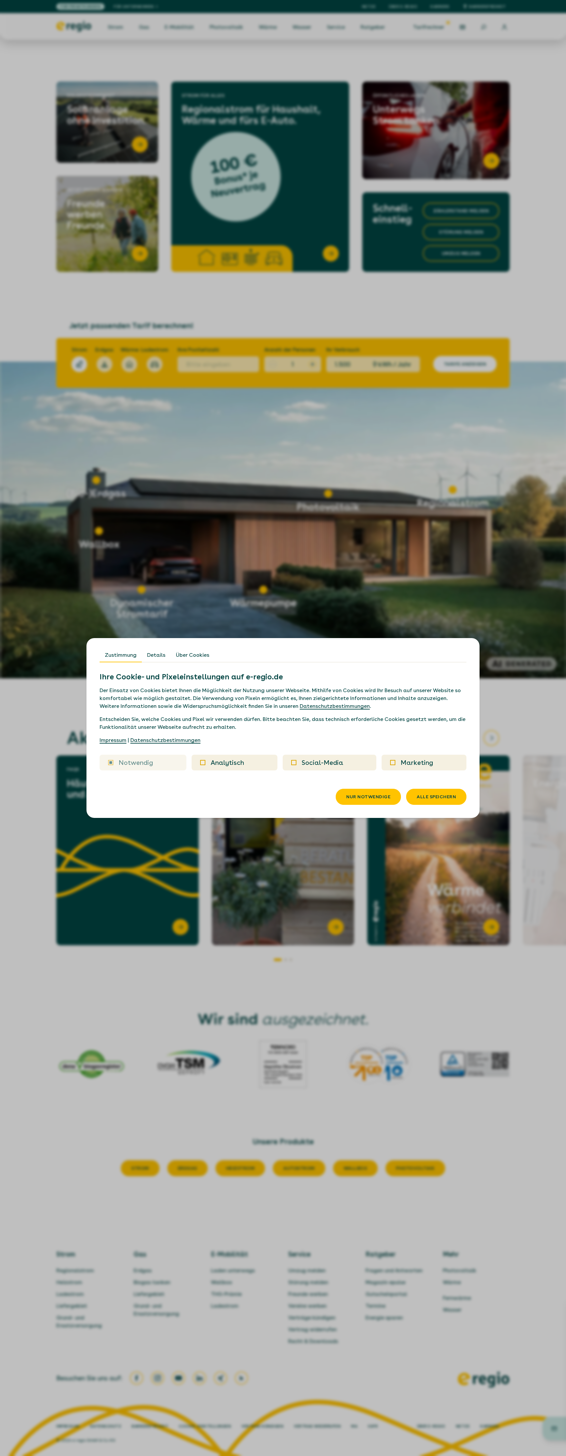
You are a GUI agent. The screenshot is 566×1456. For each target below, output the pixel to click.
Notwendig (136, 762)
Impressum (113, 740)
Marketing (417, 762)
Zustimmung (121, 655)
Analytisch (227, 762)
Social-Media (322, 762)
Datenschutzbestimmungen (335, 706)
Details (156, 655)
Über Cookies (192, 655)
